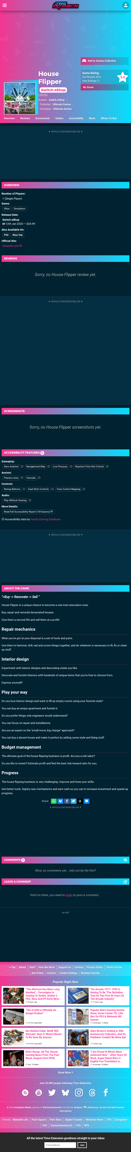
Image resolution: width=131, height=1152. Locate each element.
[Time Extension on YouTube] (39, 1093)
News (92, 118)
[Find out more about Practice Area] (22, 477)
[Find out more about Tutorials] (39, 477)
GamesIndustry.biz (61, 1125)
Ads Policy (38, 973)
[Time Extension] (65, 6)
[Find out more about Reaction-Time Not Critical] (107, 466)
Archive (51, 973)
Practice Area (11, 477)
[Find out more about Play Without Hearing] (30, 500)
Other (7, 208)
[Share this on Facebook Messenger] (86, 801)
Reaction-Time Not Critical (89, 466)
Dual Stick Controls (38, 489)
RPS (86, 1125)
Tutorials (31, 477)
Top (13, 967)
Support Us (64, 967)
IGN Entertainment (52, 1107)
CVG (78, 1125)
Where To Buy (109, 118)
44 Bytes (78, 1107)
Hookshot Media (23, 1107)
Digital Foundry (73, 1119)
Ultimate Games (62, 104)
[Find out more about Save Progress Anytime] (22, 466)
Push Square (39, 1119)
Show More (65, 1072)
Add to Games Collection (101, 60)
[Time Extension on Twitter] (52, 1093)
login (69, 895)
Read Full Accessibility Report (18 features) (27, 511)
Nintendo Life (20, 1119)
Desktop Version (90, 973)
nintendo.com (11, 245)
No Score (88, 87)
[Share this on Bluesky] (60, 801)
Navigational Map (35, 466)
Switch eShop (57, 99)
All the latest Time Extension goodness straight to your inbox (65, 1138)
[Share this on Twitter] (73, 801)
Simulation (19, 208)
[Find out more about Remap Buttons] (24, 489)
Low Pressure (60, 466)
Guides (59, 118)
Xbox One (17, 235)
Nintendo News (94, 1119)
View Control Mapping (68, 489)
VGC (44, 1125)
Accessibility (76, 118)
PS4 (6, 235)
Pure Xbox (56, 1119)
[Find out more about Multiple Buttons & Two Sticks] (52, 489)
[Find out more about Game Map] (48, 466)
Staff (32, 967)
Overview (9, 118)
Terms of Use (114, 967)
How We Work (47, 967)
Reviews (25, 118)
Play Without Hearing (15, 500)
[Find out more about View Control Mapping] (84, 489)
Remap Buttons (12, 489)
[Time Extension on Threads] (92, 1093)
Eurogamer (121, 1119)
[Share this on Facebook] (67, 801)
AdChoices (92, 1107)
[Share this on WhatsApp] (54, 801)
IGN (109, 1119)
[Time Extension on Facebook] (106, 1093)
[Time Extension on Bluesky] (65, 1093)
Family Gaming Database (46, 519)
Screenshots (42, 118)
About (22, 967)
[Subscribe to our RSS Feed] (25, 1093)
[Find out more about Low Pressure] (71, 466)
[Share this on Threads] (80, 801)
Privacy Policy (95, 967)
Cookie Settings (68, 973)
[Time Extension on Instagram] (79, 1093)
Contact (79, 967)
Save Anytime (11, 466)
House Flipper (52, 81)
